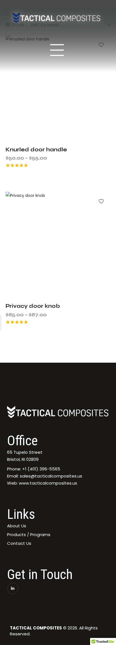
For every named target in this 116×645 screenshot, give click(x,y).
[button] (101, 201)
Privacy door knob (33, 306)
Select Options (61, 178)
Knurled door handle (36, 149)
